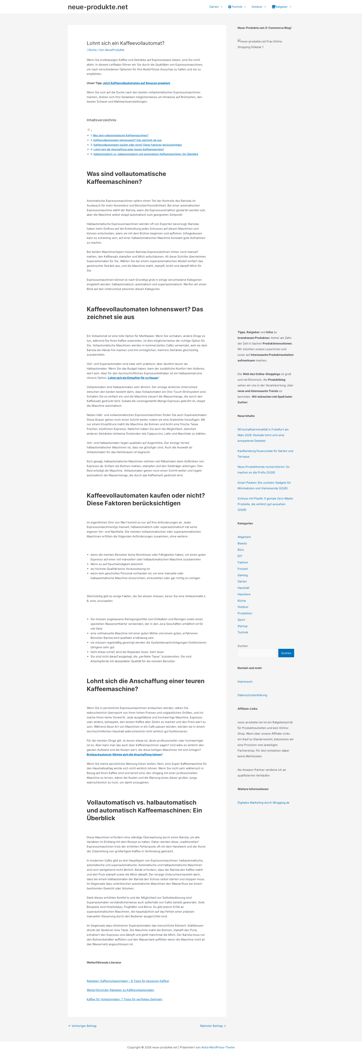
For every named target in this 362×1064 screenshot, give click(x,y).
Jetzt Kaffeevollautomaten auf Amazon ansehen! (136, 83)
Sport (241, 619)
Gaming (243, 575)
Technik (243, 632)
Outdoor (243, 607)
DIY (240, 556)
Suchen (243, 646)
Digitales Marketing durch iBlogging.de (263, 802)
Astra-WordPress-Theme (218, 1047)
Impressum (245, 681)
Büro (241, 550)
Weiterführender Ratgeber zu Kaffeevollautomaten (120, 990)
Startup (243, 626)
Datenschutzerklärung (252, 695)
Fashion (243, 562)
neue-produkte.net (98, 7)
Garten (242, 581)
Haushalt (243, 588)
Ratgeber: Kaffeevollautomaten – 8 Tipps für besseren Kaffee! (128, 981)
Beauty (242, 543)
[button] (220, 6)
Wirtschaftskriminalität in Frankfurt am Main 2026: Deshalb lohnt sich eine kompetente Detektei (263, 435)
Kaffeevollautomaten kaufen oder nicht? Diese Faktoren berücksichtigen (138, 144)
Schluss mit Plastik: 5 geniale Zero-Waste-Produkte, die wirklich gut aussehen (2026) (266, 504)
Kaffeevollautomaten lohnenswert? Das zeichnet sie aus (127, 140)
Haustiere (244, 594)
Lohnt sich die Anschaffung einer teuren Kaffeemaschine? (129, 149)
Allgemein (244, 537)
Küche (92, 50)
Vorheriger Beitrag (82, 1026)
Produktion (245, 613)
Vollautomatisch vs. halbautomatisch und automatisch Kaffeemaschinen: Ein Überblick (145, 154)
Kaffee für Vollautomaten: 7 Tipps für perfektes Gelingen (124, 999)
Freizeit (243, 569)
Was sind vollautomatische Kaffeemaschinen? (120, 135)
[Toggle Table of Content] (89, 130)
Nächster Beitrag (213, 1026)
